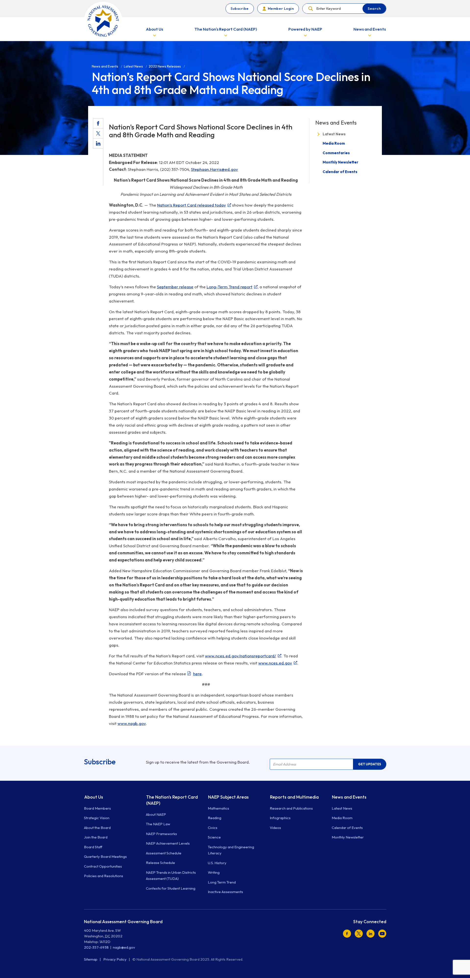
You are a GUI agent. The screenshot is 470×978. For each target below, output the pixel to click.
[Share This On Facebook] (98, 123)
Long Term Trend (222, 882)
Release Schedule (160, 862)
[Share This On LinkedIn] (98, 143)
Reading (214, 817)
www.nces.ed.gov (275, 662)
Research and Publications (291, 808)
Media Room (334, 143)
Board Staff (93, 847)
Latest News (334, 134)
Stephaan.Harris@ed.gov (214, 169)
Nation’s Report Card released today (191, 205)
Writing (214, 872)
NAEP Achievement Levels (168, 843)
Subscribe (240, 8)
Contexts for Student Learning (170, 888)
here (197, 673)
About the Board (97, 827)
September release (175, 286)
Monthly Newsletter (340, 162)
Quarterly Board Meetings (105, 856)
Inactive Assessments (225, 891)
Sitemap (91, 959)
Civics (212, 827)
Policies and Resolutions (103, 875)
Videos (275, 827)
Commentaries (336, 153)
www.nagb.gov (132, 723)
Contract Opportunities (103, 866)
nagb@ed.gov (124, 947)
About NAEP (156, 814)
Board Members (97, 808)
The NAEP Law (158, 824)
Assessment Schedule (163, 853)
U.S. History (217, 863)
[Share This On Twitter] (98, 133)
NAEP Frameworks (161, 833)
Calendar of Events (340, 171)
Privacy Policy (115, 959)
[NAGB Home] (103, 21)
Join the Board (95, 837)
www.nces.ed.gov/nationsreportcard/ (240, 655)
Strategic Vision (96, 817)
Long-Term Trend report (229, 286)
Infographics (280, 817)
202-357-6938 (96, 947)
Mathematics (218, 808)
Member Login (281, 8)
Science (214, 837)
